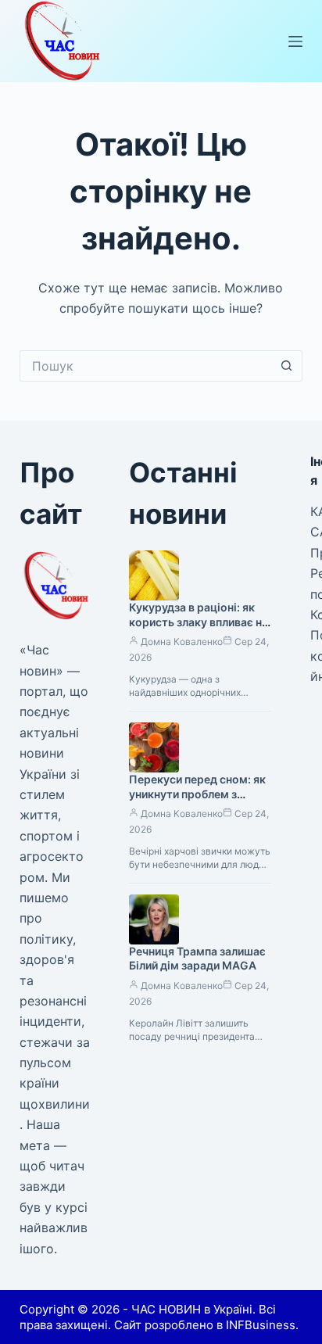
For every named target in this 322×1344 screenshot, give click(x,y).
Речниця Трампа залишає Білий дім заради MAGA (197, 958)
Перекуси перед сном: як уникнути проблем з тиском (197, 793)
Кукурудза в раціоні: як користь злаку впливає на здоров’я (198, 621)
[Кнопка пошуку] (286, 366)
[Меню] (295, 41)
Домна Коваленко (182, 641)
